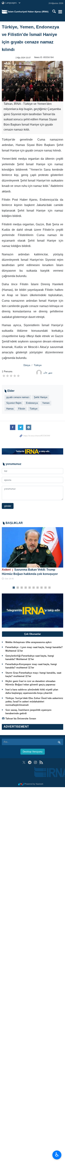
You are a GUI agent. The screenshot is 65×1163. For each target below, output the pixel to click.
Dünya (26, 365)
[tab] (32, 634)
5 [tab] (29, 588)
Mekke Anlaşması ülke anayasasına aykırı (28, 642)
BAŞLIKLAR (14, 522)
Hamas (10, 408)
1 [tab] (13, 588)
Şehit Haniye (40, 397)
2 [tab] (17, 588)
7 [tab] (37, 588)
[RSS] (41, 762)
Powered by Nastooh (34, 784)
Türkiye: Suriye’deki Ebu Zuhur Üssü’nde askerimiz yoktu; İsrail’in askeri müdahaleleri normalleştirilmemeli (34, 701)
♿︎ (57, 1154)
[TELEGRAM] (29, 762)
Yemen (45, 403)
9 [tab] (45, 588)
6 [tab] (33, 588)
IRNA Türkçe (28, 11)
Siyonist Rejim (13, 403)
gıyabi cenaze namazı (17, 397)
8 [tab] (41, 588)
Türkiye (38, 365)
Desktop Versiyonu (32, 751)
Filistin (21, 408)
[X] (23, 762)
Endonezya (32, 403)
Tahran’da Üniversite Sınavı (20, 718)
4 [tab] (25, 588)
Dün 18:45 (9, 579)
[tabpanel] (32, 553)
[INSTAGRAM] (35, 762)
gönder (7, 506)
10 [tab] (49, 588)
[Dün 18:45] (32, 547)
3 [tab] (21, 588)
